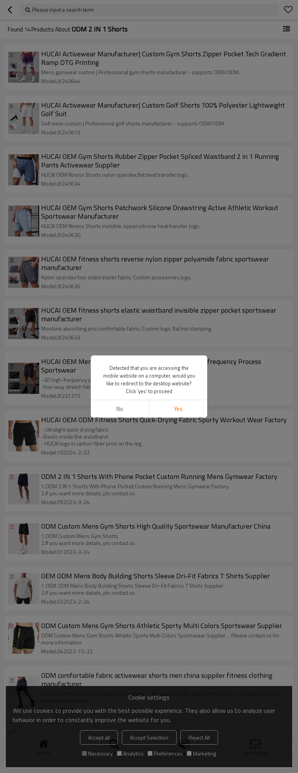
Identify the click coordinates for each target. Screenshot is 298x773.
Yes (178, 408)
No (119, 408)
